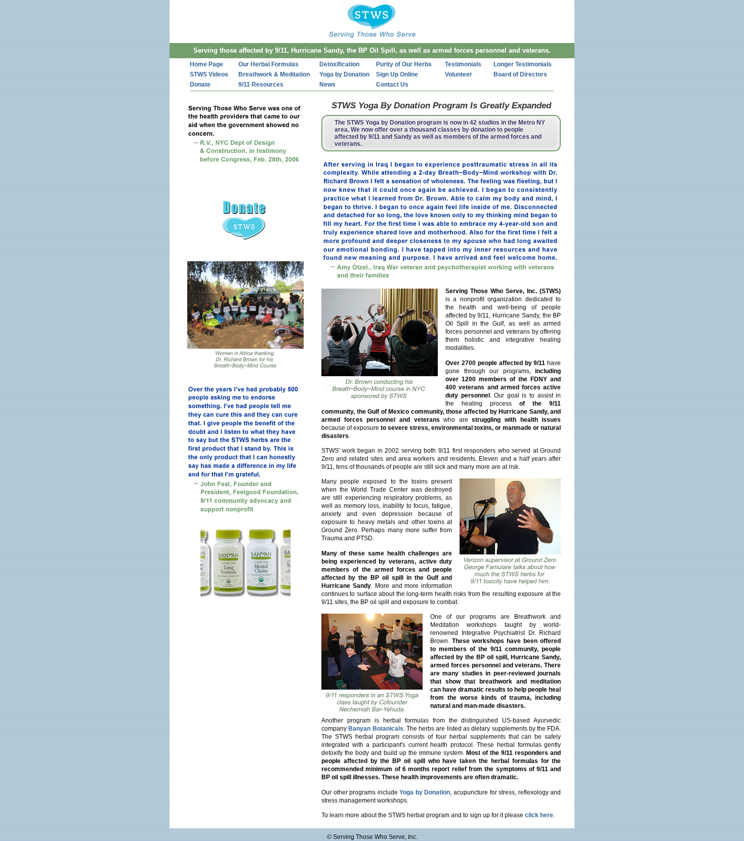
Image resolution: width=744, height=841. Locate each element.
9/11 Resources (260, 84)
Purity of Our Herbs (404, 64)
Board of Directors (520, 74)
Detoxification (339, 64)
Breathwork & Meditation (274, 74)
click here (539, 815)
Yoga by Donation (344, 74)
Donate (200, 84)
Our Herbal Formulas (268, 64)
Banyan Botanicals (375, 728)
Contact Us (392, 84)
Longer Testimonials (522, 64)
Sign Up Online (397, 74)
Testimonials (463, 64)
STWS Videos (209, 74)
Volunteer (458, 74)
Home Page (206, 64)
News (327, 84)
